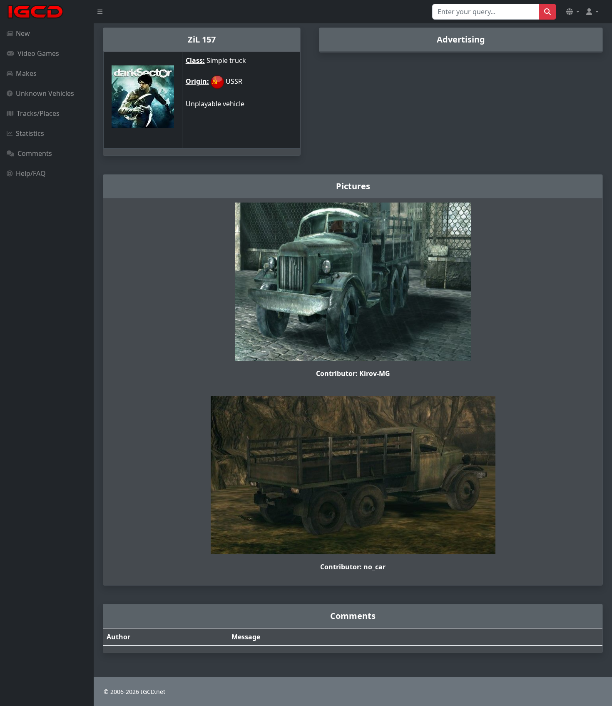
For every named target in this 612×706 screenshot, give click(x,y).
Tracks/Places (38, 113)
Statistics (30, 133)
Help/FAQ (31, 173)
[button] (573, 11)
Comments (34, 153)
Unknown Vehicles (45, 93)
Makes (26, 73)
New (23, 33)
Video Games (38, 53)
